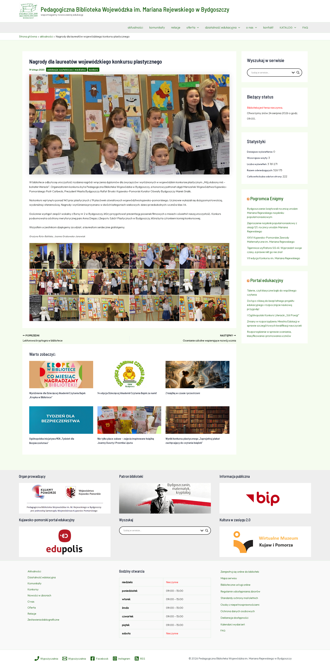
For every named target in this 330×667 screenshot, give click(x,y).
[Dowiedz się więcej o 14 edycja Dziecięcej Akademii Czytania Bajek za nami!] (129, 374)
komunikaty (157, 27)
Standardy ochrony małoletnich (239, 598)
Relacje (32, 613)
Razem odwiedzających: (260, 170)
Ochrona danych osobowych (238, 611)
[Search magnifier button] (298, 72)
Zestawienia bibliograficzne (43, 619)
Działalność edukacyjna (42, 577)
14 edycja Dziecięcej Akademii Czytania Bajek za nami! (127, 393)
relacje (175, 27)
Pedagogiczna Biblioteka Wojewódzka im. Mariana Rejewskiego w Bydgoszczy (135, 9)
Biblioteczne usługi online (235, 584)
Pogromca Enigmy (266, 198)
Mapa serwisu (229, 578)
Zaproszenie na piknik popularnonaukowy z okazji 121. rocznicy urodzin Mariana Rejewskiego (272, 227)
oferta (190, 27)
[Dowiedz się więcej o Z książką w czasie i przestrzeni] (197, 374)
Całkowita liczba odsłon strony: (265, 176)
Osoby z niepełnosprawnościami (240, 604)
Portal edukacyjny (266, 280)
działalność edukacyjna (220, 27)
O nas (31, 601)
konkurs (93, 69)
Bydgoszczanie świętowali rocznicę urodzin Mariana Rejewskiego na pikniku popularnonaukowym (272, 213)
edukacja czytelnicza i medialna (66, 69)
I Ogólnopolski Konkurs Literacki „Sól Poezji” (273, 315)
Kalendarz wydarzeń (233, 624)
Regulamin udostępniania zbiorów (240, 591)
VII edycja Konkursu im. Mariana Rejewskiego (273, 258)
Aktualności (34, 571)
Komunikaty (34, 583)
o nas (249, 27)
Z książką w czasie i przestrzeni (183, 393)
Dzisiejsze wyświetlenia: (260, 151)
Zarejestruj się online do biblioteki (240, 571)
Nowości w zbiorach (39, 595)
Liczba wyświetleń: (257, 164)
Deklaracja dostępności (234, 617)
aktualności (135, 27)
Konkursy (33, 589)
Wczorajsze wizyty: (257, 157)
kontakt (268, 27)
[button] (197, 27)
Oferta (32, 607)
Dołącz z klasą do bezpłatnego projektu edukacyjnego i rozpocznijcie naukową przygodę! (270, 305)
